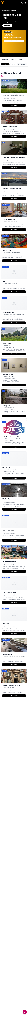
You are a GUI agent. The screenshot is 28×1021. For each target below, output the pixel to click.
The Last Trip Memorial (9, 126)
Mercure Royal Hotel (9, 561)
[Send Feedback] (25, 1012)
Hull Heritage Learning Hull (11, 685)
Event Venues (14, 64)
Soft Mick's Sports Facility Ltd (12, 437)
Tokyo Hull (5, 623)
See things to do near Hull (9, 22)
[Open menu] (25, 2)
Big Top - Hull (6, 250)
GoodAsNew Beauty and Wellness (13, 157)
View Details (14, 105)
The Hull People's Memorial (11, 499)
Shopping (22, 59)
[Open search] (22, 3)
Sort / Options (22, 64)
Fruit (4, 281)
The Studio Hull (7, 654)
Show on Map (6, 76)
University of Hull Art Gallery (11, 188)
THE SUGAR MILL (8, 530)
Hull (8, 10)
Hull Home (5, 59)
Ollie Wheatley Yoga (9, 592)
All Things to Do (5, 64)
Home (4, 10)
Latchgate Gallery (8, 312)
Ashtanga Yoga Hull (8, 219)
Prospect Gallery (7, 374)
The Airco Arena (7, 468)
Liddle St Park (6, 343)
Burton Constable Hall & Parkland (13, 95)
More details (7, 25)
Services (13, 59)
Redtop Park (6, 406)
